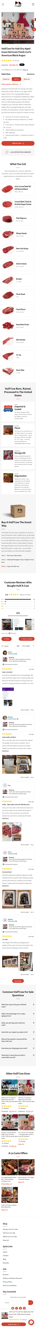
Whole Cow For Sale (10, 1236)
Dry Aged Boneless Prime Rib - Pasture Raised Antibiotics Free (8, 1179)
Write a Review (29, 639)
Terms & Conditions (9, 1285)
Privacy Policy (7, 1281)
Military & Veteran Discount (12, 1278)
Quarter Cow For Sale (10, 1229)
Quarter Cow (6, 79)
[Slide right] (34, 29)
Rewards (6, 1262)
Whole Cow (27, 79)
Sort (18, 646)
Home (5, 1252)
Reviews (6, 1274)
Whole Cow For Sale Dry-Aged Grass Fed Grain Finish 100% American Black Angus (9, 1100)
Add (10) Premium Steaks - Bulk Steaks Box (9, 1206)
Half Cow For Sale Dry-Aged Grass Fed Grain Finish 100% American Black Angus (20, 660)
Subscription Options (9, 84)
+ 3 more (27, 772)
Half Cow (16, 79)
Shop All (6, 1240)
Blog (4, 1259)
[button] (2, 4)
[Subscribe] (30, 1302)
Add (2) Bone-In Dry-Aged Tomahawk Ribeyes (26, 1178)
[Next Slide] (33, 624)
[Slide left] (2, 29)
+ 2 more (27, 906)
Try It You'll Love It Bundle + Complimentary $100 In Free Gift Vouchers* (26, 1134)
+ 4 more (17, 839)
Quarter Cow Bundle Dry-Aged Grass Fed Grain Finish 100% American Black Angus (20, 725)
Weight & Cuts (31, 74)
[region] (18, 624)
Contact (5, 1255)
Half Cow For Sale (9, 1232)
